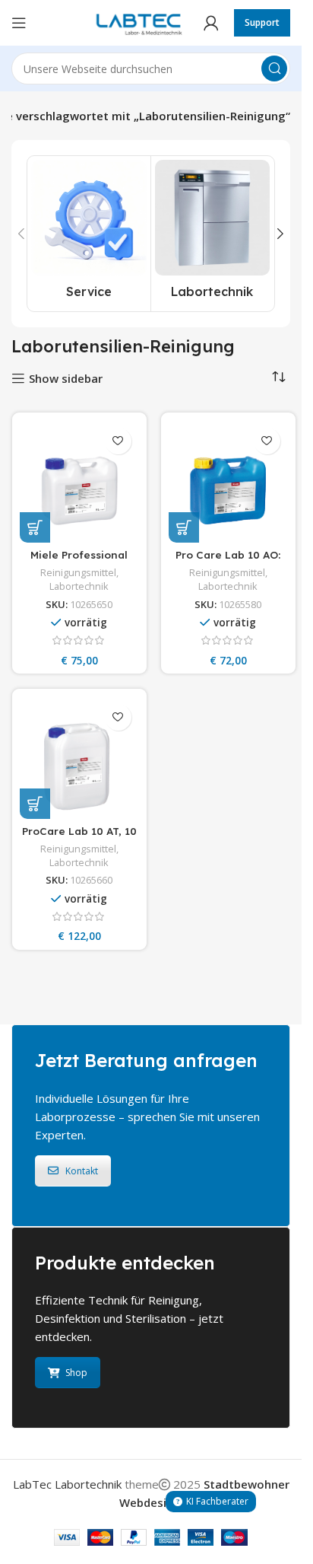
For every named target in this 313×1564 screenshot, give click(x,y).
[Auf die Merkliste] (118, 441)
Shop (76, 1372)
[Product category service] (89, 233)
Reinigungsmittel (78, 572)
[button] (21, 233)
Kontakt (81, 1170)
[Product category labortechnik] (212, 233)
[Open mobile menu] (19, 23)
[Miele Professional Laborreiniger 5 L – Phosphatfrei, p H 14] (79, 481)
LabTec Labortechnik (67, 1484)
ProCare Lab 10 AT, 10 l (79, 838)
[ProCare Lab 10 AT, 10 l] (79, 757)
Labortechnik (79, 586)
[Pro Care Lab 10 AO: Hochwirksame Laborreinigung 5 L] (228, 481)
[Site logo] (135, 21)
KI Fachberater (217, 1501)
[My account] (211, 23)
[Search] (274, 68)
